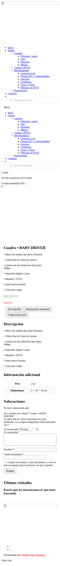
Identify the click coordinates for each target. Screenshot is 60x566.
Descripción (14, 309)
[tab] (14, 309)
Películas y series (29, 56)
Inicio (10, 47)
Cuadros (18, 53)
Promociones (20, 90)
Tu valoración (12, 432)
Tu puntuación (12, 429)
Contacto (12, 93)
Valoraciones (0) (17, 315)
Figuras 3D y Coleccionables (35, 76)
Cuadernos (25, 82)
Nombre (9, 449)
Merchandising (21, 70)
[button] (30, 107)
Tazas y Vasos (27, 84)
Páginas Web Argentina (33, 555)
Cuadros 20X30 (22, 67)
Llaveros (24, 79)
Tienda (11, 50)
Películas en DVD (29, 87)
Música (24, 64)
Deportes (25, 62)
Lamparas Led (27, 73)
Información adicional (37, 309)
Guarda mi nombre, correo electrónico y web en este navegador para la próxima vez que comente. (30, 464)
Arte (22, 59)
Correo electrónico (14, 454)
